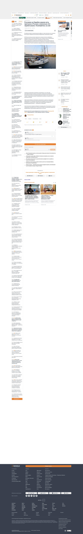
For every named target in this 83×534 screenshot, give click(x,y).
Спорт (38, 478)
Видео (27, 476)
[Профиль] (71, 15)
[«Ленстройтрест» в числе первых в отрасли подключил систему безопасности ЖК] (48, 189)
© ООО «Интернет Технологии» (35, 530)
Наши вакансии (14, 479)
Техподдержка (14, 473)
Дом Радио (47, 482)
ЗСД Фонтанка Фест (48, 472)
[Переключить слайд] (26, 57)
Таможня (29, 118)
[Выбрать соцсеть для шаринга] (55, 31)
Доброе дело (28, 484)
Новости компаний (29, 182)
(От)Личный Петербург (49, 476)
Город (27, 482)
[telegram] (29, 496)
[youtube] (34, 496)
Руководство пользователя (62, 527)
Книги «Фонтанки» (48, 479)
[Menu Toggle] (12, 15)
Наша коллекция (48, 478)
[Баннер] (22, 18)
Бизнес (27, 473)
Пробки (42, 15)
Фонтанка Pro (47, 470)
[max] (26, 496)
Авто (26, 470)
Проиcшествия (39, 476)
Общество (38, 472)
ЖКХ (26, 487)
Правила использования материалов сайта (65, 521)
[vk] (31, 496)
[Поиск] (66, 15)
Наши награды (61, 528)
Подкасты (38, 475)
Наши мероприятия (15, 476)
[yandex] (36, 496)
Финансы (38, 484)
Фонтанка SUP (39, 487)
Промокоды (65, 106)
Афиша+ (27, 472)
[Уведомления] (68, 15)
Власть (27, 479)
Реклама (13, 475)
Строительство (39, 479)
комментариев (30, 30)
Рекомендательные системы (62, 524)
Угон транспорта (35, 118)
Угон (40, 118)
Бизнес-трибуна (28, 475)
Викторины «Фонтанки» (30, 478)
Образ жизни (39, 470)
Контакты (13, 472)
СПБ (15, 21)
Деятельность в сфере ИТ (62, 525)
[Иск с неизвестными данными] (63, 26)
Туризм (38, 482)
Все (13, 21)
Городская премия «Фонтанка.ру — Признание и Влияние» (55, 475)
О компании (14, 478)
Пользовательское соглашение (63, 518)
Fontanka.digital (47, 481)
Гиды (26, 481)
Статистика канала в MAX (16, 481)
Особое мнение (39, 473)
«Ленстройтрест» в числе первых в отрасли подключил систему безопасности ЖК (47, 197)
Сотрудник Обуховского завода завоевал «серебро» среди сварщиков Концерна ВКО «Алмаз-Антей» (31, 197)
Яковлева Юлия (30, 114)
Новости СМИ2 (27, 179)
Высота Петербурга (48, 487)
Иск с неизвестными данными (62, 31)
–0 (54, 136)
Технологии (39, 481)
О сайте (13, 470)
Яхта (25, 118)
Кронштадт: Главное (48, 484)
